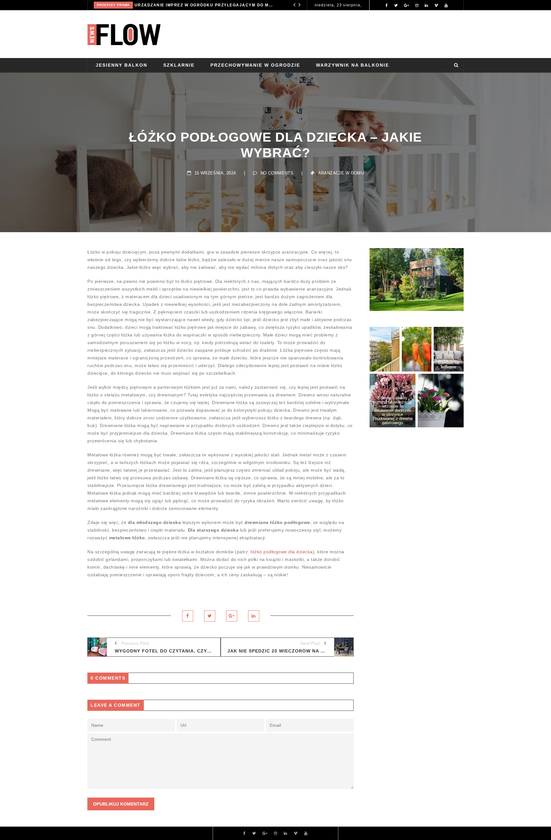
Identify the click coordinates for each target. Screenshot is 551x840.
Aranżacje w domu (341, 173)
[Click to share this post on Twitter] (209, 616)
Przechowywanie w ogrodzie (255, 65)
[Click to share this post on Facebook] (187, 616)
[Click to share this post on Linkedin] (253, 616)
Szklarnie (179, 65)
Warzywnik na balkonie (352, 65)
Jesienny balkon (121, 65)
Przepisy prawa (112, 5)
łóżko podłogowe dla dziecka (282, 551)
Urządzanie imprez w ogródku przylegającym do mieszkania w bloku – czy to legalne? (203, 5)
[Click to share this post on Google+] (231, 616)
